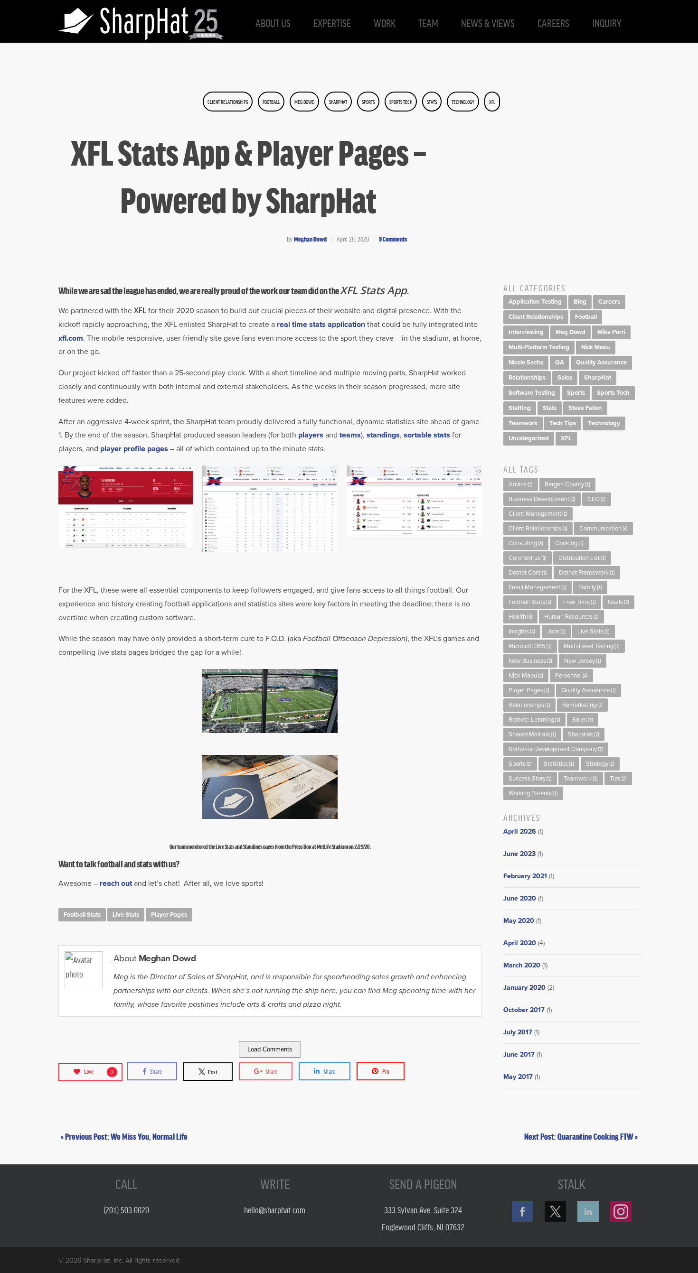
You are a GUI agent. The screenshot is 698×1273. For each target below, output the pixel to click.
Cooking (569, 543)
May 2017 (518, 1077)
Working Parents (533, 793)
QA (559, 362)
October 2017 (524, 1010)
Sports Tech (400, 101)
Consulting (526, 543)
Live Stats (126, 915)
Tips (618, 778)
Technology (463, 101)
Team (428, 22)
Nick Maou (595, 347)
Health (520, 617)
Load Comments (269, 1049)
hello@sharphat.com (274, 1209)
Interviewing (526, 332)
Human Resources (571, 617)
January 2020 (524, 988)
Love (98, 1071)
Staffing (520, 408)
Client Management (538, 514)
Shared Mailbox (532, 734)
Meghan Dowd (310, 238)
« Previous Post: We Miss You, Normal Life (124, 1136)
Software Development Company (556, 749)
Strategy (600, 764)
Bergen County (567, 484)
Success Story (530, 778)
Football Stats (82, 915)
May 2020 (518, 921)
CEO (596, 499)
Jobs (556, 631)
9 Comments (393, 238)
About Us (273, 22)
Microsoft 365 (530, 646)
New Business (530, 661)
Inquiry (607, 22)
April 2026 (519, 831)
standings (383, 435)
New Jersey (582, 661)
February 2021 (525, 876)
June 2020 (519, 898)
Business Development (542, 499)
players (311, 435)
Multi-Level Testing (592, 646)
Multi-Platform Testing (539, 347)
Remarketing (582, 705)
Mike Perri (611, 332)
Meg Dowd (304, 101)
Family (590, 587)
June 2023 (519, 854)
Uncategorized (529, 438)
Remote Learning (534, 720)
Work (385, 22)
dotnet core (528, 572)
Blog (580, 302)
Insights (522, 631)
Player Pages (169, 915)
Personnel (571, 675)
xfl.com (70, 338)
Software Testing (532, 393)
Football (271, 101)
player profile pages (134, 449)
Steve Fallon (585, 408)
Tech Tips (562, 423)
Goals (618, 602)
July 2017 (517, 1032)
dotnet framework (587, 572)
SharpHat (338, 101)
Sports (368, 101)
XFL (492, 101)
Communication (603, 528)
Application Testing (535, 302)
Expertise (332, 22)
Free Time (579, 602)
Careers (553, 22)
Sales (564, 377)
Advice (521, 484)
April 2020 (519, 943)
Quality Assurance (601, 362)
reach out (116, 883)
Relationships (527, 377)
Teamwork (523, 423)
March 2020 (521, 965)
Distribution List (582, 558)
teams (350, 435)
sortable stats (427, 435)
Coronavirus (528, 558)
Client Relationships (228, 101)
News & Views (488, 22)
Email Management (537, 587)
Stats (432, 101)
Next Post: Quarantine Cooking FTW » (581, 1136)
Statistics (559, 764)
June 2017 (519, 1054)
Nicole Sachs (526, 362)
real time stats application (321, 324)
